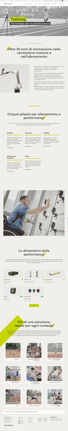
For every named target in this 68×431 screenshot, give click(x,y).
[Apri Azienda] (62, 4)
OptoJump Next (48, 279)
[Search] (60, 1)
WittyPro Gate (27, 279)
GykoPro (5, 296)
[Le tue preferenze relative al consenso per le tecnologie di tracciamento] (67, 220)
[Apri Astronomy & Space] (32, 4)
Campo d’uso (10, 148)
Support (51, 0)
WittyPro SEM (27, 296)
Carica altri (34, 305)
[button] (2, 212)
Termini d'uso (30, 417)
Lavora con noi (46, 0)
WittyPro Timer (7, 279)
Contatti (55, 0)
